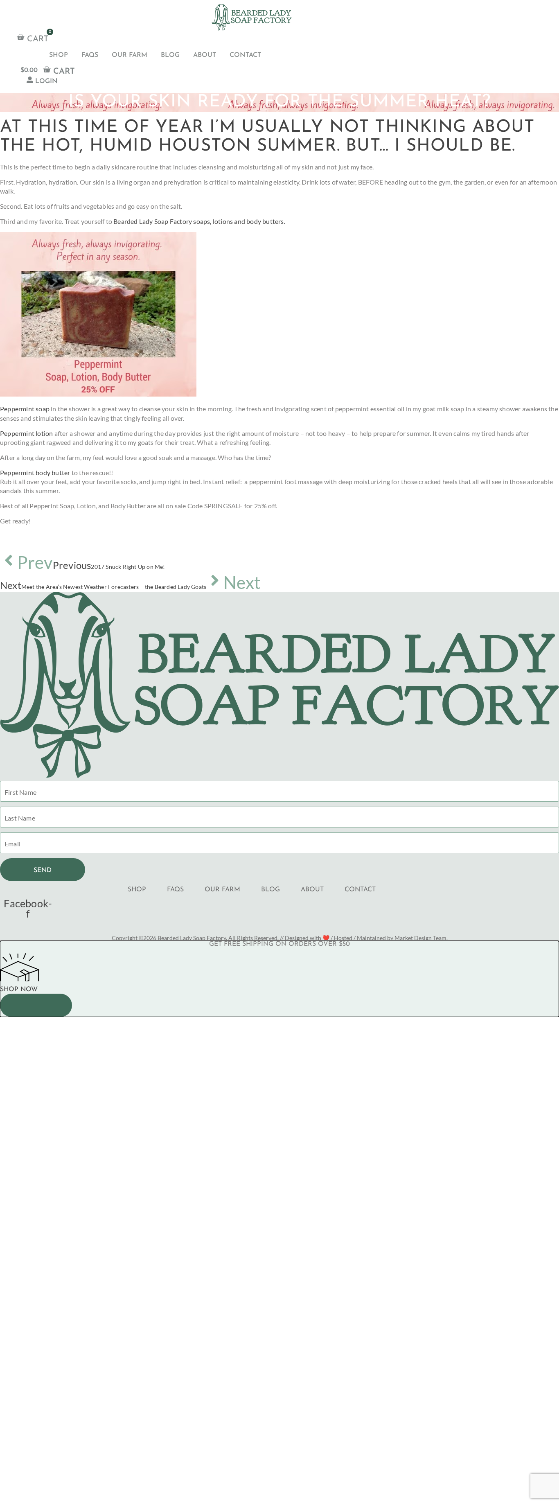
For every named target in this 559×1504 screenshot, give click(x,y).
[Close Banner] (36, 1005)
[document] (279, 1200)
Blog (170, 55)
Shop (58, 55)
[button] (279, 1020)
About (204, 55)
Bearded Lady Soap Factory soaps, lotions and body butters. (199, 221)
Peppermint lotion (26, 433)
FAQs (89, 55)
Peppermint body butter (35, 472)
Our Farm (129, 55)
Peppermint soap (25, 409)
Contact (245, 55)
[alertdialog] (279, 979)
